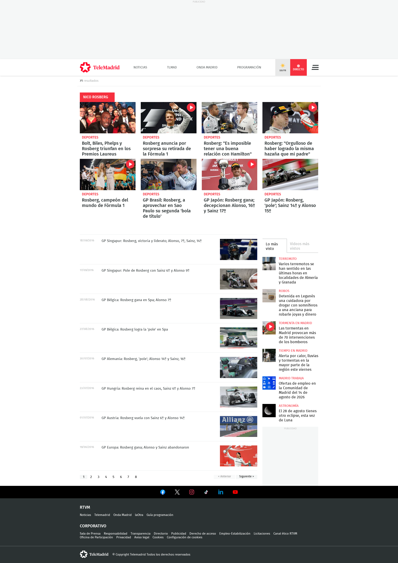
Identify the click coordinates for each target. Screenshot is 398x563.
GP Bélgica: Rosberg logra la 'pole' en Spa (238, 337)
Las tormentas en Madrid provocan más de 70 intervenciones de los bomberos (268, 327)
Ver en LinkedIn (221, 492)
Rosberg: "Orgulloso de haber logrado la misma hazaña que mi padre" (290, 117)
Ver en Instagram (192, 492)
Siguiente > (246, 476)
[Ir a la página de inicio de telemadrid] (100, 67)
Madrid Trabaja (291, 378)
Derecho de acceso (202, 533)
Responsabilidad (115, 533)
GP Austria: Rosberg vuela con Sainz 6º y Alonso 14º (238, 426)
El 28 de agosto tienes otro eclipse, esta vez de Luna (268, 410)
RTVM (85, 507)
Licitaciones (262, 533)
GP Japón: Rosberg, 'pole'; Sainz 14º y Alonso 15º (290, 174)
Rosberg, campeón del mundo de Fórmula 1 (108, 174)
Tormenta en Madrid (295, 323)
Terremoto (288, 258)
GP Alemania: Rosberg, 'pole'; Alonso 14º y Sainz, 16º (238, 367)
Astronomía (288, 405)
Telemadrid (102, 515)
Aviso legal (141, 537)
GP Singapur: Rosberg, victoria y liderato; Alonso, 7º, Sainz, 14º (238, 249)
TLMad (172, 67)
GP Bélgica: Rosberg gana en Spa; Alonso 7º (238, 308)
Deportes (90, 137)
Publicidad (178, 533)
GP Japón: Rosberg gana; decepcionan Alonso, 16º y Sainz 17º (229, 174)
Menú (315, 67)
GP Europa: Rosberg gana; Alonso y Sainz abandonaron (238, 455)
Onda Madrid (207, 67)
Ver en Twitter (177, 493)
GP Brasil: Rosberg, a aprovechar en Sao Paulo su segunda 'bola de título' (169, 174)
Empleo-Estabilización (234, 533)
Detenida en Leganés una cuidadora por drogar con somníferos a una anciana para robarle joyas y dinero (268, 295)
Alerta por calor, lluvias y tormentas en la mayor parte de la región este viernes (268, 355)
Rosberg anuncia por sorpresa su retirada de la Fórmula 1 (169, 117)
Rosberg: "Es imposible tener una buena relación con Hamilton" (229, 117)
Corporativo (93, 526)
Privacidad (123, 537)
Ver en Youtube (235, 492)
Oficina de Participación (96, 537)
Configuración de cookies (184, 537)
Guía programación (160, 515)
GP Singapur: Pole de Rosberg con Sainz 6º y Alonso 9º (238, 279)
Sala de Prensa (90, 533)
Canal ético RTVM (285, 533)
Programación (249, 67)
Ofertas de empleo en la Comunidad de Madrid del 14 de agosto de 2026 (268, 382)
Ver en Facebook (163, 493)
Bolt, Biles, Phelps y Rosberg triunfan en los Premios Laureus (108, 117)
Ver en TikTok (206, 493)
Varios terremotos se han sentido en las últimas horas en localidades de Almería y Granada (268, 263)
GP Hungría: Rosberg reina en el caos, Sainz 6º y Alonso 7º (238, 397)
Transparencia (140, 533)
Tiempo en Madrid (293, 350)
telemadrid (94, 554)
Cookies (158, 537)
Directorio (161, 533)
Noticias (140, 67)
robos (284, 291)
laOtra (139, 515)
